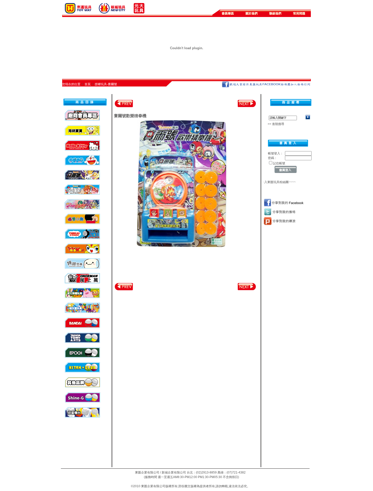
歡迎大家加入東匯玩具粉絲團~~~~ (269, 182)
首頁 (87, 84)
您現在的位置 (71, 84)
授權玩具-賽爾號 (106, 84)
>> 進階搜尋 (274, 124)
